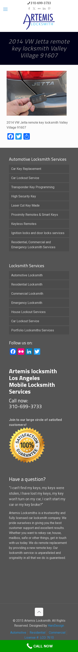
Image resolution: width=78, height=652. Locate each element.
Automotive (18, 632)
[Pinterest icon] (49, 8)
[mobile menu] (5, 9)
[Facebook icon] (29, 8)
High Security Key (23, 196)
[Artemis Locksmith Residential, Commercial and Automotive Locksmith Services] (39, 22)
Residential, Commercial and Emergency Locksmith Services (33, 244)
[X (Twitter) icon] (34, 8)
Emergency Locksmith (26, 303)
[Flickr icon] (39, 8)
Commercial (57, 632)
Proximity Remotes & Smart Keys (34, 215)
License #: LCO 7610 (39, 637)
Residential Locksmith (26, 284)
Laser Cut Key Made (25, 205)
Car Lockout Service (25, 178)
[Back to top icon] (39, 612)
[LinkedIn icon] (44, 8)
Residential (37, 632)
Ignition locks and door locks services (37, 233)
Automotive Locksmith (27, 275)
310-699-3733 (41, 3)
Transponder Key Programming (32, 187)
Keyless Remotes (23, 224)
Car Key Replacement (26, 169)
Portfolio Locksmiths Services (32, 330)
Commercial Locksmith (27, 293)
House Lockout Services (28, 312)
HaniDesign (55, 625)
